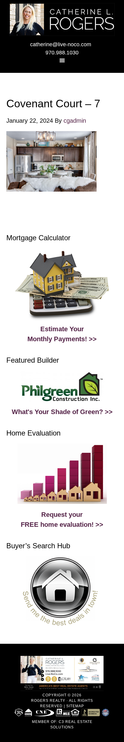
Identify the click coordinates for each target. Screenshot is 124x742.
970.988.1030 (62, 53)
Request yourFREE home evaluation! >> (62, 519)
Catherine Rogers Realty (62, 19)
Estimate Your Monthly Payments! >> (62, 334)
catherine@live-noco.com (60, 44)
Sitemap (75, 706)
